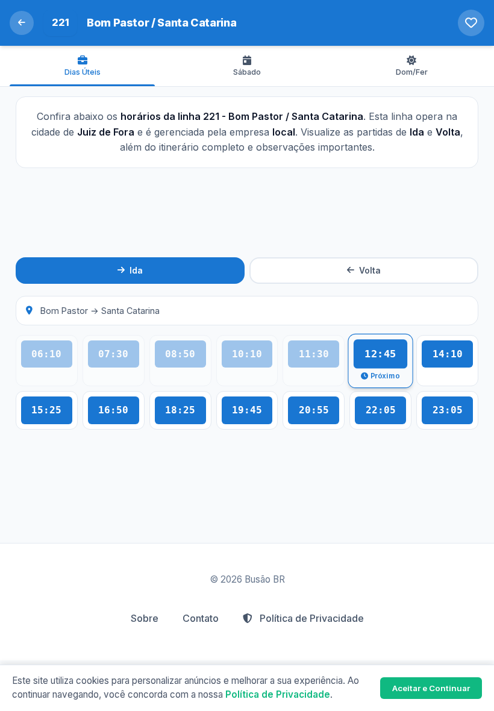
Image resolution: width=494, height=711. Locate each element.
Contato (201, 618)
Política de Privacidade (310, 618)
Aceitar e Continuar (431, 688)
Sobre (144, 618)
